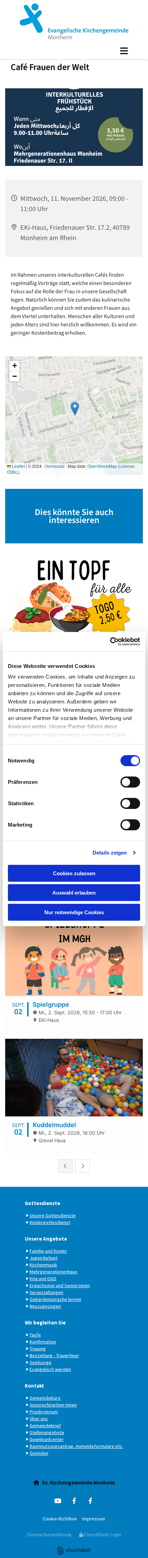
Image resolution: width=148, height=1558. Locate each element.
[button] (74, 50)
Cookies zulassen (74, 873)
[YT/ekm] (58, 1501)
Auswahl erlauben (74, 893)
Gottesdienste (42, 1203)
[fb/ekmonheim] (90, 1501)
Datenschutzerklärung (49, 1534)
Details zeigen (110, 853)
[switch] (130, 781)
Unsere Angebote (46, 1238)
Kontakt (34, 1385)
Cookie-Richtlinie (60, 1519)
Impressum (93, 1519)
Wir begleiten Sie (45, 1322)
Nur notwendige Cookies (74, 912)
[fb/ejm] (74, 1501)
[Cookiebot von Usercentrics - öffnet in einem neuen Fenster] (110, 641)
